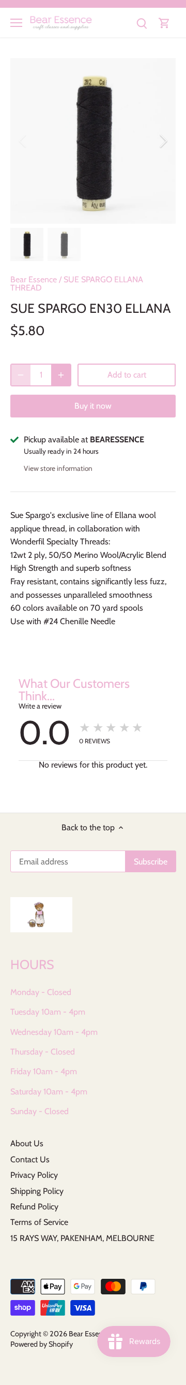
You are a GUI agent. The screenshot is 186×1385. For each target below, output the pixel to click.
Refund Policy (34, 1206)
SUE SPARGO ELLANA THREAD (76, 284)
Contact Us (30, 1159)
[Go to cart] (164, 22)
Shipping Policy (37, 1191)
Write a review (40, 706)
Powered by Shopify (41, 1344)
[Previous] (23, 141)
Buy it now (93, 406)
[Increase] (61, 375)
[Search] (141, 22)
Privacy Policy (34, 1175)
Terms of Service (39, 1222)
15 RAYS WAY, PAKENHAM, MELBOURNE (82, 1238)
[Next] (163, 141)
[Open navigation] (16, 23)
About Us (26, 1143)
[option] (93, 141)
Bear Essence (33, 279)
